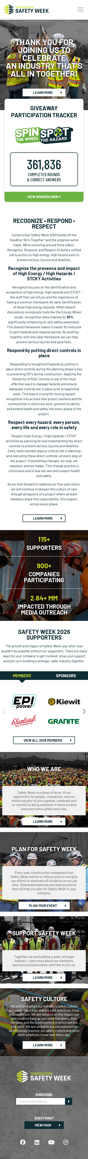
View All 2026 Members (43, 740)
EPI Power (24, 702)
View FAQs (43, 1125)
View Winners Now (43, 197)
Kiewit (64, 702)
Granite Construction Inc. (64, 721)
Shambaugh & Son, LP (24, 721)
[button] (84, 711)
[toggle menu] (80, 10)
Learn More (43, 92)
